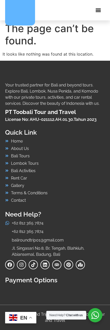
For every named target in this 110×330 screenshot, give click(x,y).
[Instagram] (21, 264)
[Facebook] (9, 264)
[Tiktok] (33, 264)
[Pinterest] (68, 264)
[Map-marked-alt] (80, 264)
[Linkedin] (45, 264)
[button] (98, 10)
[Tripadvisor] (56, 264)
